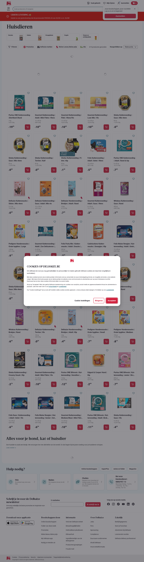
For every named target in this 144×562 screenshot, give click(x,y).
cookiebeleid (62, 286)
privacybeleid (53, 286)
